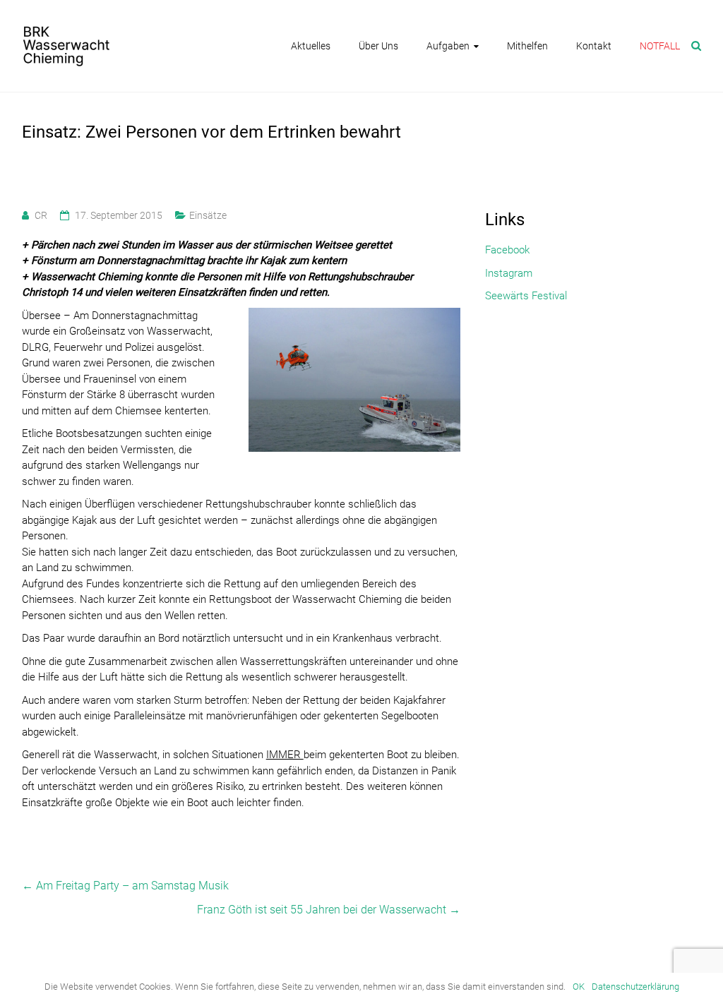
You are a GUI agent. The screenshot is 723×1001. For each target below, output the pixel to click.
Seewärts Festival (526, 295)
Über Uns (378, 46)
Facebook (507, 250)
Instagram (508, 273)
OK (579, 986)
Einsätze (208, 215)
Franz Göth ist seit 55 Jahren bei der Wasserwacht (328, 909)
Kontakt (593, 46)
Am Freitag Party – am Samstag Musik (125, 885)
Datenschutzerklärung (635, 986)
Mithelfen (527, 46)
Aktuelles (310, 46)
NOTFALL (660, 46)
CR (41, 215)
